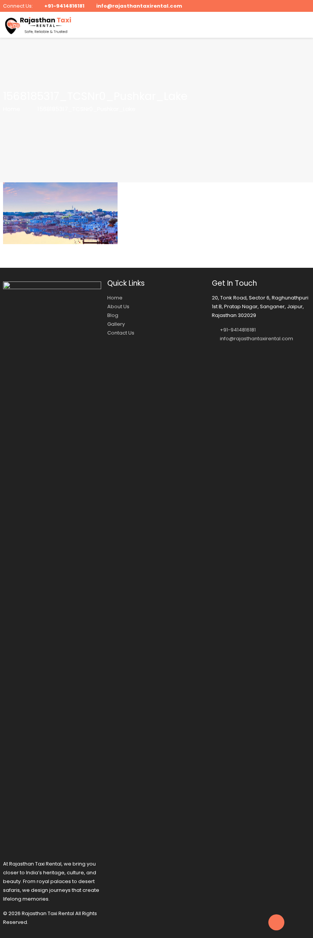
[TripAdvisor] (306, 6)
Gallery (116, 324)
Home (11, 109)
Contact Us (120, 332)
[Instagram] (296, 6)
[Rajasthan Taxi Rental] (38, 25)
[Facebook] (285, 6)
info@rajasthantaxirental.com (139, 6)
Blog (112, 315)
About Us (118, 306)
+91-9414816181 (64, 6)
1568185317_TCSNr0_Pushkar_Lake (86, 109)
